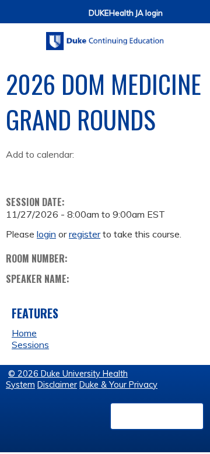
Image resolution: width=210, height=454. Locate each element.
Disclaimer (57, 384)
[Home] (105, 37)
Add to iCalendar (70, 172)
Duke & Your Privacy (118, 384)
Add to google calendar (18, 173)
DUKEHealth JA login (126, 13)
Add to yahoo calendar (44, 173)
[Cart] (176, 18)
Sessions (30, 344)
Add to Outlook (98, 173)
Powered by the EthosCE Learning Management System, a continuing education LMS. (157, 416)
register (84, 234)
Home (24, 333)
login (46, 234)
